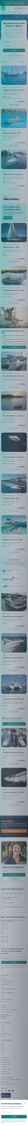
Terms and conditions (13, 1121)
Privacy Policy (4, 1121)
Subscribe (14, 1116)
